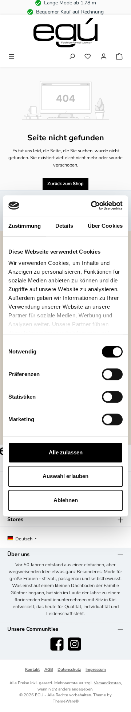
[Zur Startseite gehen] (65, 32)
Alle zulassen (66, 452)
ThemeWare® (66, 701)
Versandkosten (107, 683)
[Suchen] (72, 57)
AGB (48, 669)
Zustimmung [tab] (24, 226)
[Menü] (12, 57)
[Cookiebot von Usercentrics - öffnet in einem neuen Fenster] (92, 205)
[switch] (112, 374)
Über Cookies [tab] (105, 226)
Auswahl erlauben (65, 476)
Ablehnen (65, 500)
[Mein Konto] (104, 57)
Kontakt (32, 669)
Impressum (96, 669)
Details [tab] (64, 226)
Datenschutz (69, 669)
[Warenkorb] (119, 57)
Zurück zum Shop (65, 183)
